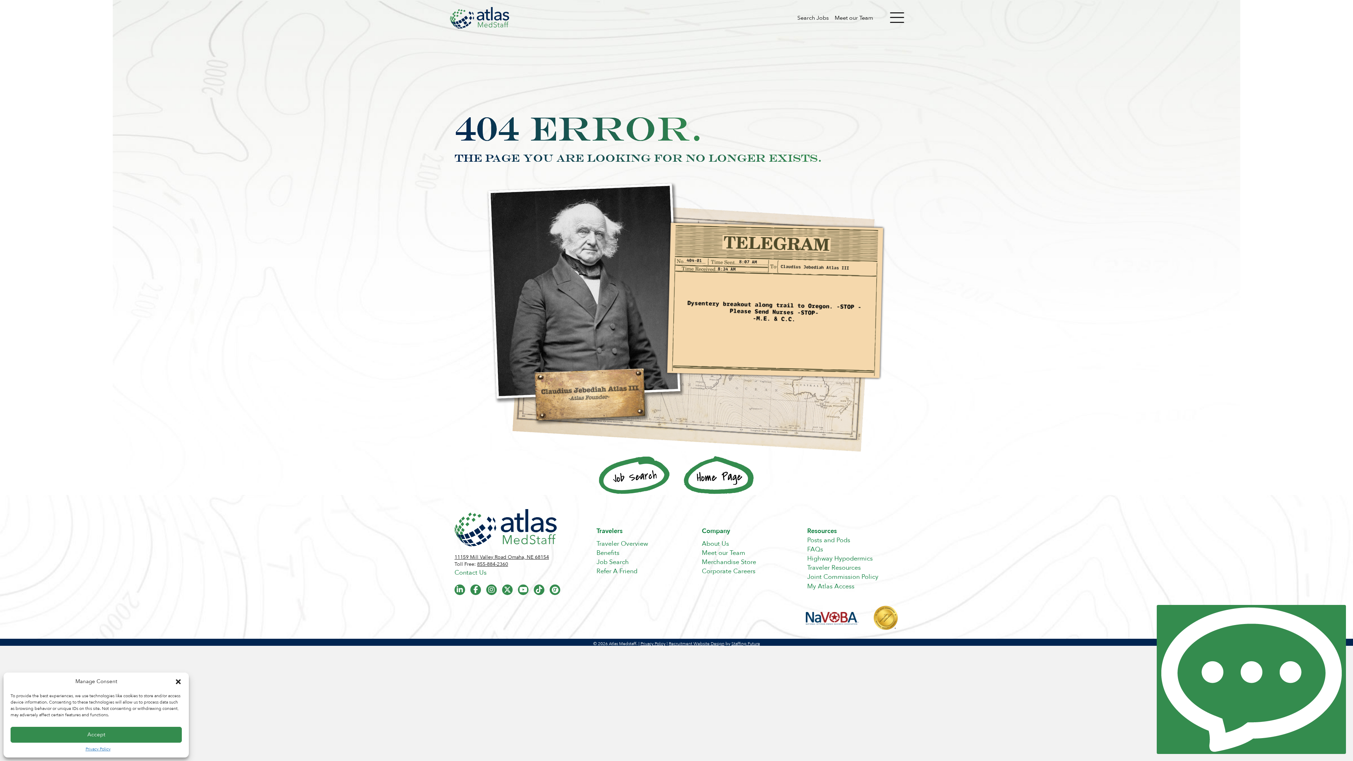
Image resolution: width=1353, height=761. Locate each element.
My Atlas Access (830, 586)
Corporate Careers (728, 571)
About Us (715, 543)
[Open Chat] (1251, 679)
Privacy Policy (98, 749)
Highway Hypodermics (840, 558)
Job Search (613, 562)
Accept (96, 734)
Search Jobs (813, 18)
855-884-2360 (492, 564)
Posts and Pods (828, 540)
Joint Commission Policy (842, 577)
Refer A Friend (617, 571)
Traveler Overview (622, 543)
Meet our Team (854, 18)
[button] (178, 681)
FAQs (815, 549)
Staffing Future (745, 643)
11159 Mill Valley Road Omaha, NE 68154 (502, 557)
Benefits (608, 553)
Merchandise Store (729, 562)
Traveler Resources (834, 567)
